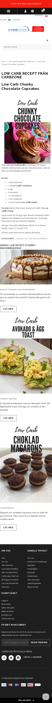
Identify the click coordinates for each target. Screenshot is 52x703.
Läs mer (8, 309)
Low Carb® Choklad (29, 202)
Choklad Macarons (7, 508)
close (50, 3)
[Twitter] (11, 657)
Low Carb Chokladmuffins (16, 165)
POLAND (3, 20)
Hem (3, 62)
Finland (16, 20)
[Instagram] (18, 657)
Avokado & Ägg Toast (8, 399)
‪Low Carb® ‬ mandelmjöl (22, 186)
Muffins (43, 238)
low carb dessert (32, 238)
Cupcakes (20, 238)
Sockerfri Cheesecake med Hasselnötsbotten (17, 289)
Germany (39, 15)
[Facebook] (4, 657)
